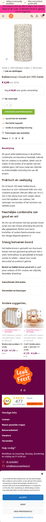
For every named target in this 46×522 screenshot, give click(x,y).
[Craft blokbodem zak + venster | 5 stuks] (34, 318)
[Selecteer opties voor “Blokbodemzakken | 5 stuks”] (19, 311)
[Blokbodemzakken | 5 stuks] (12, 318)
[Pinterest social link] (16, 138)
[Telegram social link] (22, 138)
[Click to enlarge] (7, 59)
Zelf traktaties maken (20, 68)
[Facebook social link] (9, 138)
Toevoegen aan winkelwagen (18, 112)
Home (4, 68)
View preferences (23, 511)
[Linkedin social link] (19, 138)
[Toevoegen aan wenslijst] (19, 315)
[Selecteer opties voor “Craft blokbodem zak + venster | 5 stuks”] (40, 311)
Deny (23, 504)
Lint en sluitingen (13, 71)
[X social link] (13, 138)
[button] (42, 474)
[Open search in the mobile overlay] (32, 16)
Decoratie (37, 68)
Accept (23, 497)
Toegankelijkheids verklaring (23, 517)
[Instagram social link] (24, 390)
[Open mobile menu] (3, 16)
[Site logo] (11, 16)
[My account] (36, 16)
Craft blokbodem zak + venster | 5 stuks (32, 347)
